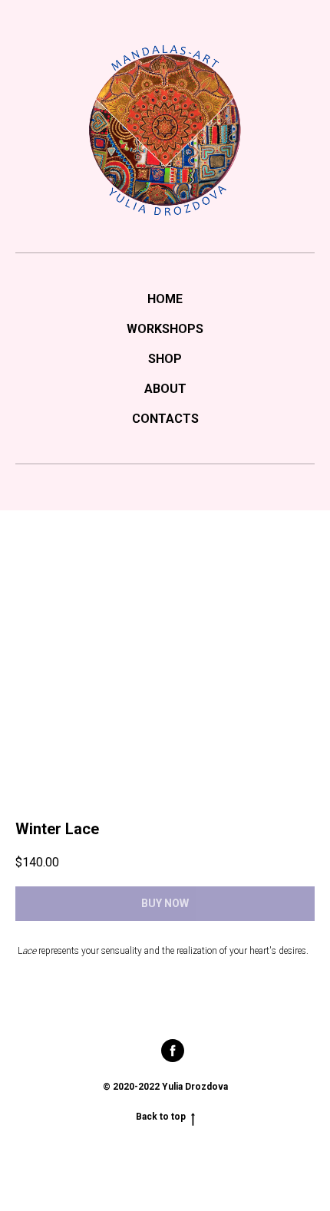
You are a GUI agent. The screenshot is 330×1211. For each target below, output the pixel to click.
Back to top (161, 1116)
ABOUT (165, 388)
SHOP (165, 358)
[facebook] (172, 1057)
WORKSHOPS (165, 329)
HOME (165, 299)
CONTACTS (165, 418)
